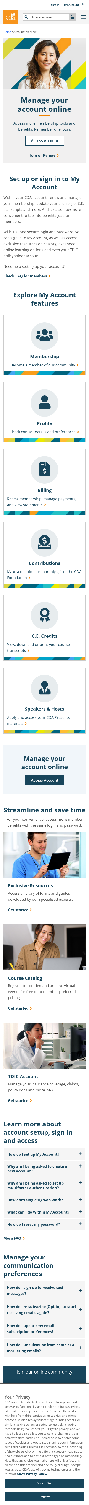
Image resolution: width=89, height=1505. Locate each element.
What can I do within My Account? (38, 1212)
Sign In (55, 4)
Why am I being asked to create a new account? (37, 1168)
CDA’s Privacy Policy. (32, 1474)
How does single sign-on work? (35, 1200)
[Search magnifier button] (26, 17)
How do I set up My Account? (33, 1154)
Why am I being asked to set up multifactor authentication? (35, 1185)
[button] (44, 1154)
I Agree (44, 1496)
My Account (72, 4)
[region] (44, 1444)
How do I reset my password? (33, 1224)
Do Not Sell (44, 1483)
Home (7, 32)
